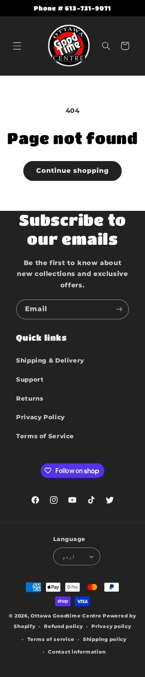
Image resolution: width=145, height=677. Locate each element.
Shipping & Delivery (50, 360)
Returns (29, 398)
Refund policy (63, 626)
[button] (17, 45)
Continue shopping (72, 170)
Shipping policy (104, 639)
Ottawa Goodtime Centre (67, 616)
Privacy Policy (40, 417)
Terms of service (51, 639)
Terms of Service (45, 436)
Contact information (77, 652)
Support (30, 379)
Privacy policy (111, 626)
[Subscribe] (119, 309)
